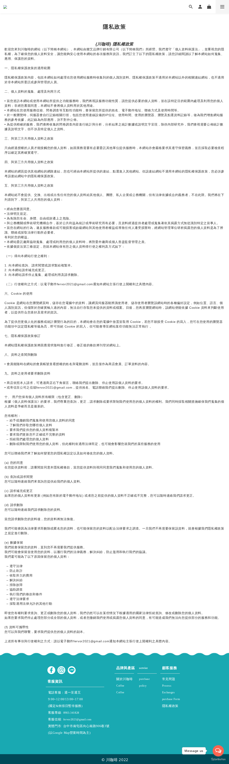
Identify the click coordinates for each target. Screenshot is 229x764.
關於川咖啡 (124, 678)
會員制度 (148, 688)
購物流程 (169, 688)
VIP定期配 (147, 681)
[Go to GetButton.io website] (218, 759)
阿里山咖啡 (124, 688)
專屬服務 (146, 669)
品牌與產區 (125, 667)
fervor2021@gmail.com (77, 719)
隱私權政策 (170, 705)
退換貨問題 (170, 694)
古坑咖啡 (122, 694)
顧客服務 (169, 667)
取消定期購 (171, 701)
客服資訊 (63, 680)
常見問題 (168, 678)
